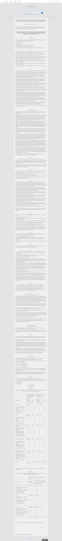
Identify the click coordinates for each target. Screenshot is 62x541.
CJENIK (15, 1)
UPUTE (7, 1)
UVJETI (11, 1)
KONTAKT (19, 1)
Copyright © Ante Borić (31, 538)
